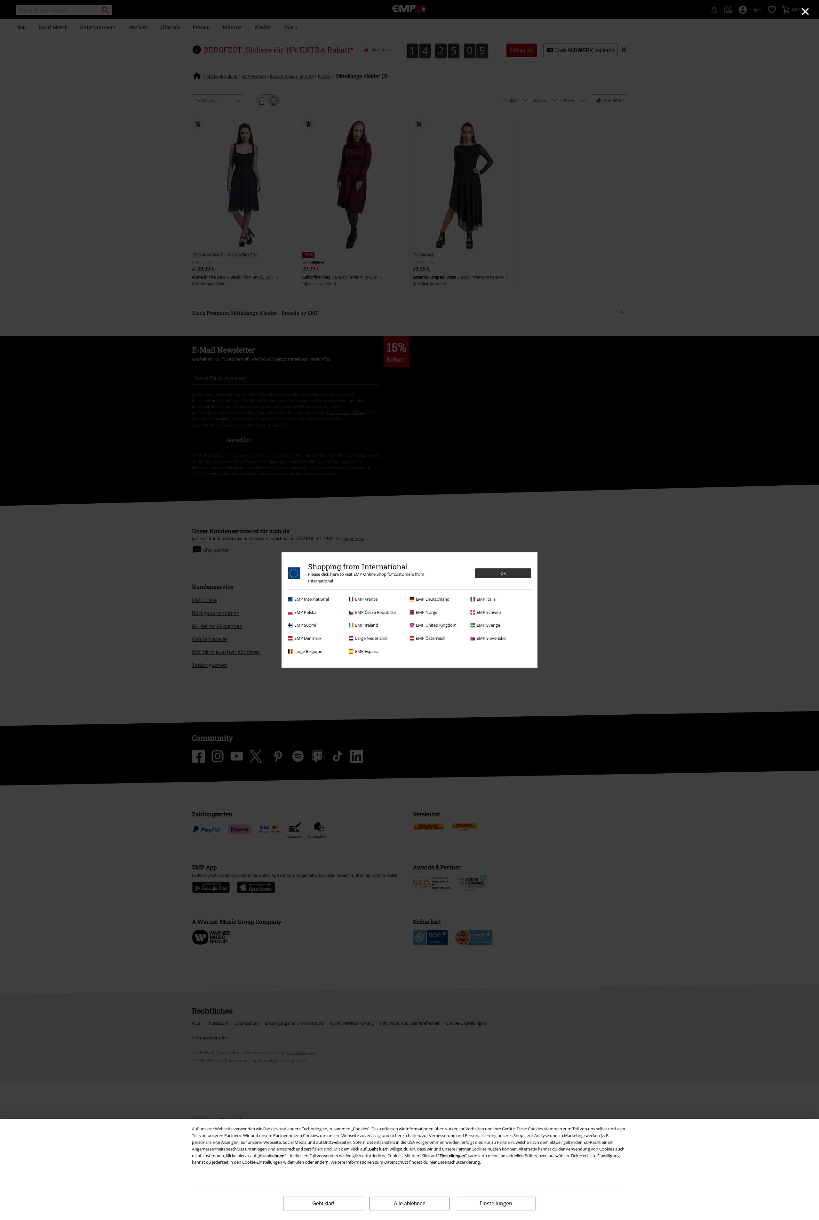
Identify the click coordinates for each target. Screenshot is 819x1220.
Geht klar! (323, 1203)
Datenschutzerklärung (459, 1162)
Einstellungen (496, 1203)
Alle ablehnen (409, 1203)
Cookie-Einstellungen (262, 1162)
